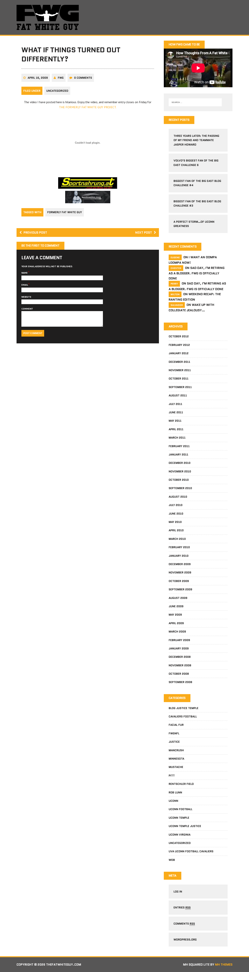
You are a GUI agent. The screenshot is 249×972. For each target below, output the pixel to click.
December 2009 (180, 564)
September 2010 (180, 488)
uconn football (180, 809)
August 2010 (178, 497)
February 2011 (179, 446)
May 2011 (175, 421)
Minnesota (176, 759)
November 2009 (180, 572)
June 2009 (176, 606)
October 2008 (179, 674)
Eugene (175, 257)
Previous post (35, 232)
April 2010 (176, 530)
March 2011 (177, 438)
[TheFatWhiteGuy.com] (124, 17)
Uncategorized (57, 91)
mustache (176, 767)
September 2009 (180, 589)
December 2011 (179, 362)
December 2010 (179, 463)
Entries (182, 907)
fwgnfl (174, 733)
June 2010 (176, 514)
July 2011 (175, 404)
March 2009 (177, 631)
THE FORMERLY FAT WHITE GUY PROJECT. (87, 107)
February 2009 (179, 640)
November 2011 (180, 370)
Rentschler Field (181, 784)
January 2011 (178, 454)
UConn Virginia (179, 835)
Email (24, 284)
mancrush (176, 750)
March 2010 (177, 539)
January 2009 (179, 648)
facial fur (176, 725)
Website (26, 296)
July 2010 (175, 505)
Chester (176, 268)
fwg (61, 78)
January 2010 (179, 556)
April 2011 (176, 429)
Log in (178, 891)
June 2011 (176, 412)
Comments (184, 924)
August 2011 (178, 395)
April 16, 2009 (38, 78)
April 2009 (176, 623)
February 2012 (179, 345)
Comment (27, 308)
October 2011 (179, 378)
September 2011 (180, 387)
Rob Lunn (175, 792)
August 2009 (178, 598)
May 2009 (175, 615)
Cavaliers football (183, 716)
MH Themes (223, 964)
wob (172, 860)
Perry (174, 283)
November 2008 (180, 665)
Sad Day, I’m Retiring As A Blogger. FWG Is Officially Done (196, 273)
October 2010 (179, 480)
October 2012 (179, 336)
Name (24, 272)
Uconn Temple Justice (185, 826)
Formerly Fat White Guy (64, 212)
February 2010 (179, 547)
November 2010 (180, 471)
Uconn (173, 801)
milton (175, 294)
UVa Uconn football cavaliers (191, 851)
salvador (177, 305)
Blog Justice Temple (183, 708)
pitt (172, 775)
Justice (174, 742)
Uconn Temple (179, 818)
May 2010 (175, 522)
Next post (143, 232)
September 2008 (180, 682)
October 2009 (179, 581)
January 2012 (179, 353)
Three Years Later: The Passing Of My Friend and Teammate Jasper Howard (196, 140)
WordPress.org (185, 939)
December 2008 (180, 657)
